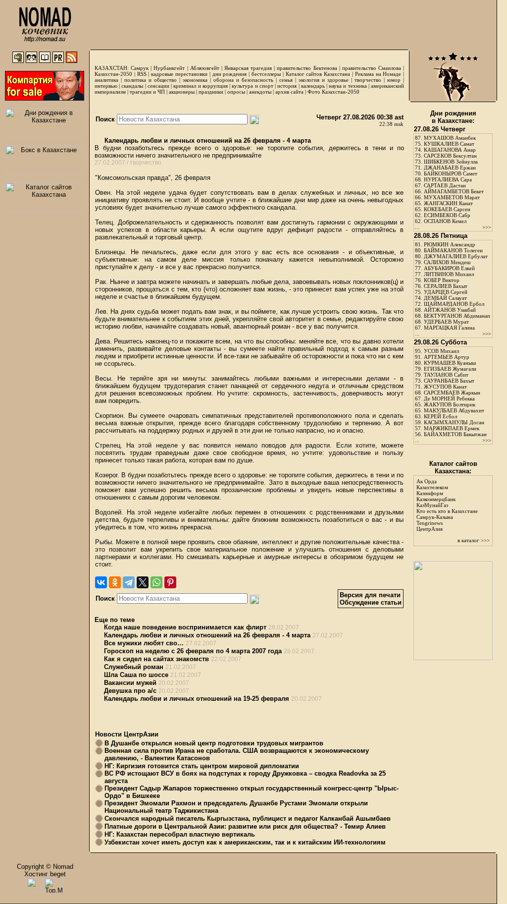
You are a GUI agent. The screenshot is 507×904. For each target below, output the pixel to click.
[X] (143, 582)
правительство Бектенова (307, 68)
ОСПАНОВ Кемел (445, 221)
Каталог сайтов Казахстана (318, 74)
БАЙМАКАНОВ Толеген (453, 250)
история (287, 86)
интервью (106, 86)
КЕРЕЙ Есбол (440, 416)
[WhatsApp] (156, 582)
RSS (142, 74)
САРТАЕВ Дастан (445, 185)
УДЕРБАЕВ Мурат (446, 322)
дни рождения (229, 74)
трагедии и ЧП (147, 92)
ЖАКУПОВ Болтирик (449, 404)
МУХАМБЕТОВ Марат (452, 197)
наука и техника (347, 86)
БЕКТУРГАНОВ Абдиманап (457, 316)
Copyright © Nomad (45, 866)
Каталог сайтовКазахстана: (453, 467)
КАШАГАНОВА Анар (450, 150)
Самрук (140, 68)
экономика (195, 80)
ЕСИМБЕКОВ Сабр (447, 215)
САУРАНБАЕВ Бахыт (449, 381)
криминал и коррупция (200, 86)
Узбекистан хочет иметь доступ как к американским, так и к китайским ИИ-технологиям (245, 842)
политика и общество (150, 80)
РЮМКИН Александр (449, 244)
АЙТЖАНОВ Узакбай (450, 310)
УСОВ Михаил (441, 351)
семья (286, 80)
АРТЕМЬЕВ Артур (446, 357)
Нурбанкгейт (169, 68)
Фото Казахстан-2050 (333, 92)
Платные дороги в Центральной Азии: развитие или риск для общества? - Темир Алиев (245, 826)
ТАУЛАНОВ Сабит (446, 375)
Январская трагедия (248, 68)
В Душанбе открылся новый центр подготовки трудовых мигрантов (213, 743)
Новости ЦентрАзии (126, 734)
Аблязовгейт (204, 68)
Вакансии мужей (130, 682)
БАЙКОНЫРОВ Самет (450, 173)
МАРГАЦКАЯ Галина (449, 328)
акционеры (182, 92)
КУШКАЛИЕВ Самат (449, 144)
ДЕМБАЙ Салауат (445, 298)
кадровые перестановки (179, 74)
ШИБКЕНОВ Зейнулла (451, 162)
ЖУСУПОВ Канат (445, 387)
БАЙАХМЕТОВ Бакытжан (455, 434)
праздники (211, 92)
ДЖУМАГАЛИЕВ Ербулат (456, 256)
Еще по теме (115, 619)
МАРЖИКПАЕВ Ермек (451, 428)
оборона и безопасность (243, 80)
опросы (236, 92)
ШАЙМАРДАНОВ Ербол (454, 304)
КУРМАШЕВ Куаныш (450, 363)
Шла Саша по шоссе (136, 674)
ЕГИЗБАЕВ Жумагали (450, 369)
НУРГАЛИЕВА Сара (448, 179)
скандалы (132, 86)
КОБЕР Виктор (441, 280)
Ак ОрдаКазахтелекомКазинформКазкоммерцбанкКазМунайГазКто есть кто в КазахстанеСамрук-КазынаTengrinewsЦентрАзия (447, 505)
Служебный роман (133, 667)
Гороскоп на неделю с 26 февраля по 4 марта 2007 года (193, 651)
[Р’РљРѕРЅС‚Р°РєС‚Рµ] (101, 582)
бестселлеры (266, 74)
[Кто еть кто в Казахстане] (453, 658)
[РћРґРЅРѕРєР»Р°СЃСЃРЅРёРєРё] (115, 582)
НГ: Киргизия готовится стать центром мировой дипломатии (201, 766)
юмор (394, 80)
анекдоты (260, 92)
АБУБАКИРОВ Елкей (449, 268)
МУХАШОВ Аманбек (450, 138)
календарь (313, 86)
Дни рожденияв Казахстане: (453, 117)
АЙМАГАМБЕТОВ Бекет (454, 191)
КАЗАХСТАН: (112, 68)
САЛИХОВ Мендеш (447, 262)
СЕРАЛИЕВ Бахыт (445, 286)
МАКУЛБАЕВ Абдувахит (454, 410)
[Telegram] (129, 582)
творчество (368, 80)
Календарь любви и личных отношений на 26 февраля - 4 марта (206, 140)
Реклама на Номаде (378, 74)
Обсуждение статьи (371, 602)
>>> (486, 227)
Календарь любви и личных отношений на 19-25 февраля (196, 698)
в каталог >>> (473, 540)
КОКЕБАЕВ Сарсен (447, 209)
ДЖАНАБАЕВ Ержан (450, 167)
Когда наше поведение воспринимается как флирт (185, 627)
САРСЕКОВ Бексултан (450, 156)
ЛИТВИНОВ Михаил (449, 274)
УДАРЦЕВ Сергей (445, 292)
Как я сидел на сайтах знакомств (156, 659)
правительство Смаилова (371, 68)
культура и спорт (252, 86)
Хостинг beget (45, 874)
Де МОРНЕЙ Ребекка (449, 398)
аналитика (106, 80)
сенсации (158, 86)
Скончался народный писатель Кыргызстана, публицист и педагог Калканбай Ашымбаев (247, 818)
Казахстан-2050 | (116, 74)
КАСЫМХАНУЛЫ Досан (454, 422)
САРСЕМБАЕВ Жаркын (452, 393)
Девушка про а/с (130, 690)
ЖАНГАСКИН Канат (448, 203)
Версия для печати (370, 595)
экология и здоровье (324, 80)
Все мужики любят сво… (144, 643)
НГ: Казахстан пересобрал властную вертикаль (179, 834)
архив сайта (289, 92)
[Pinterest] (170, 582)
